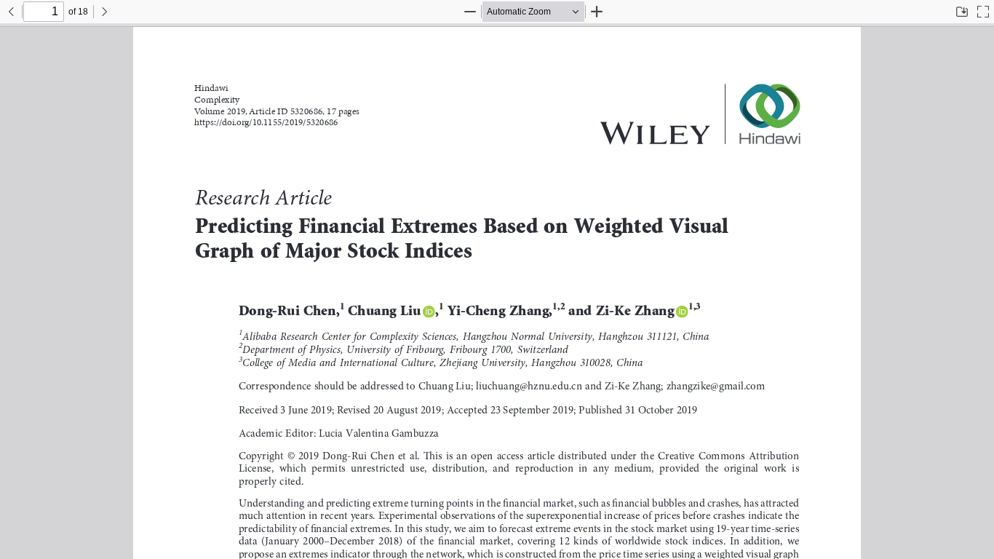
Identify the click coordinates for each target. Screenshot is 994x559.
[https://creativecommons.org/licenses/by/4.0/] (728, 455)
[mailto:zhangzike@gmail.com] (716, 386)
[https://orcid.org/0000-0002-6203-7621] (682, 311)
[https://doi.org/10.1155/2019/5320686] (266, 123)
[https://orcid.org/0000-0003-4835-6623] (429, 311)
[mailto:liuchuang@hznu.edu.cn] (529, 386)
